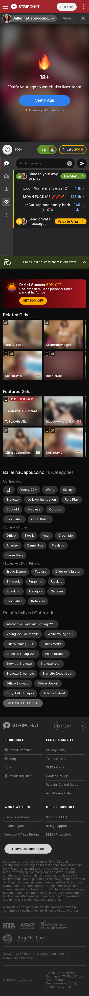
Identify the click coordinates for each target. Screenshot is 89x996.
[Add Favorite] (7, 150)
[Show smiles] (69, 163)
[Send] (82, 163)
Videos (72, 18)
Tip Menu (71, 176)
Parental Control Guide (62, 784)
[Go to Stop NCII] (31, 939)
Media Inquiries (20, 776)
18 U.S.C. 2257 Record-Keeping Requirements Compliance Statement (35, 956)
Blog (12, 759)
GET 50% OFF (33, 300)
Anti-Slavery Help (58, 793)
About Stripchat (20, 750)
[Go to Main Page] (27, 6)
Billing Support (56, 826)
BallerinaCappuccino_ (24, 472)
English (66, 726)
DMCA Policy (55, 767)
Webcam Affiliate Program (23, 834)
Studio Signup (14, 826)
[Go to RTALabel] (9, 926)
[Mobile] (9, 490)
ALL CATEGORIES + (23, 703)
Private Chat (69, 221)
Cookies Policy (57, 776)
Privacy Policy (56, 750)
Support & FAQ (56, 817)
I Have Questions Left (28, 849)
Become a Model (16, 817)
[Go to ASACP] (28, 926)
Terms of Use (55, 759)
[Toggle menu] (5, 6)
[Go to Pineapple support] (8, 938)
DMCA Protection (58, 834)
